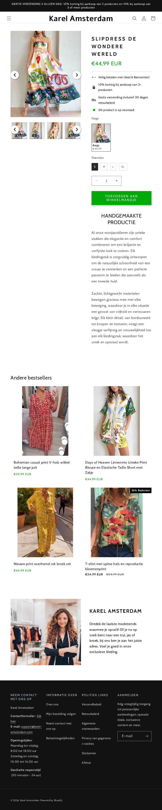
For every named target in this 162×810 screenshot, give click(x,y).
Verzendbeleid (91, 704)
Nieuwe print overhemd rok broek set (42, 564)
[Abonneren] (146, 736)
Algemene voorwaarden (91, 726)
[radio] (101, 138)
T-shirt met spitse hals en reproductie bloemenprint (114, 566)
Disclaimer (89, 753)
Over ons (52, 704)
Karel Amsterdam (30, 800)
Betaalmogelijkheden (60, 738)
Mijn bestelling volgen (61, 714)
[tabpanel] (46, 74)
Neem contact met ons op (59, 726)
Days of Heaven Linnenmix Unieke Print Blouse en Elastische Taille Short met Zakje (116, 467)
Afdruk (86, 763)
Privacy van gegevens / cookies (96, 740)
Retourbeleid (90, 714)
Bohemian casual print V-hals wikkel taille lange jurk (42, 464)
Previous (15, 75)
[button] (9, 18)
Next (77, 75)
